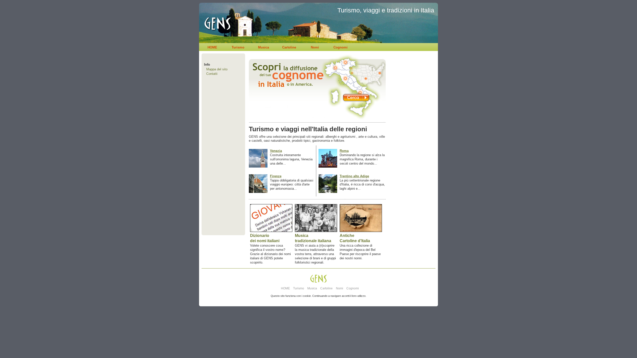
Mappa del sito (216, 69)
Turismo (238, 47)
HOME (212, 47)
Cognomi (340, 47)
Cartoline (289, 47)
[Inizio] (216, 42)
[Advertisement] (410, 153)
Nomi (315, 47)
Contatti (211, 74)
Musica (263, 47)
